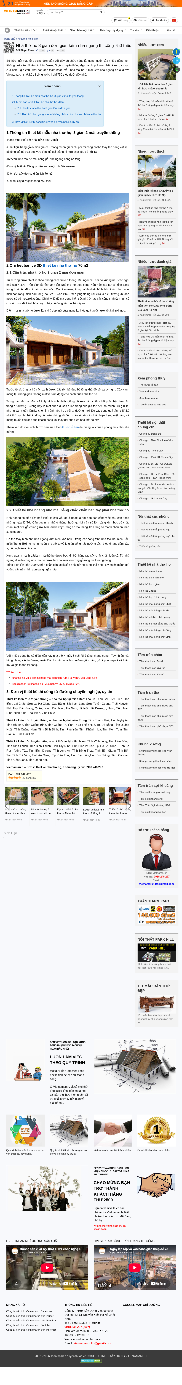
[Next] (129, 806)
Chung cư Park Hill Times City (156, 457)
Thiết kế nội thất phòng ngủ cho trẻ (156, 538)
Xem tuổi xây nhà (149, 391)
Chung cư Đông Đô (150, 433)
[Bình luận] (48, 50)
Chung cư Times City (151, 450)
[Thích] (37, 50)
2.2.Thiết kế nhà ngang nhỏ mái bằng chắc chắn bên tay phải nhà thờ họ (59, 114)
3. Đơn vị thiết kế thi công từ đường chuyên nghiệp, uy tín (45, 121)
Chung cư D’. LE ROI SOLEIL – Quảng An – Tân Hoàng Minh (156, 465)
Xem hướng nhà (148, 398)
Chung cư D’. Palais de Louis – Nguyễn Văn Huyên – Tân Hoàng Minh (156, 488)
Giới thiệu (152, 30)
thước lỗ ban (70, 427)
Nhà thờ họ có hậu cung (153, 597)
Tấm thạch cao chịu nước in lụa (157, 699)
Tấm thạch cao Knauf (151, 674)
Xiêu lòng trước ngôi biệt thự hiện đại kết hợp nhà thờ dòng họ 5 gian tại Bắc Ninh (156, 326)
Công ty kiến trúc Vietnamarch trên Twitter (29, 1315)
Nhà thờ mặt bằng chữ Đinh (155, 636)
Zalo (176, 60)
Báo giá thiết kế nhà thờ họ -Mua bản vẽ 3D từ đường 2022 (46, 683)
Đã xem (142, 20)
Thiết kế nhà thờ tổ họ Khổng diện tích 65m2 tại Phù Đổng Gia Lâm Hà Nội (156, 305)
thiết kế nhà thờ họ (60, 265)
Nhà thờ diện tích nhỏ (151, 577)
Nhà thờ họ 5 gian (149, 584)
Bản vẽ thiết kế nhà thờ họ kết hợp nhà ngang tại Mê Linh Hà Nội (155, 225)
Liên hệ (170, 30)
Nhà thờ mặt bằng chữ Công (155, 630)
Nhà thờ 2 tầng (147, 590)
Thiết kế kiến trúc (25, 30)
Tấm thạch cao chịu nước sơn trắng (155, 717)
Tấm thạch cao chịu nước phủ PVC (155, 707)
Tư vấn (134, 30)
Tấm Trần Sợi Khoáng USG (154, 805)
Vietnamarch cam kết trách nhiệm (113, 1150)
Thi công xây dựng (111, 30)
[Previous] (6, 806)
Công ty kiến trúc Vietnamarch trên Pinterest (31, 1329)
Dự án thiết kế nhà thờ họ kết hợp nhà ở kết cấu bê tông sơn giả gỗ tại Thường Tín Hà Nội (155, 354)
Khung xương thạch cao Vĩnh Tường (155, 752)
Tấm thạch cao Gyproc (152, 667)
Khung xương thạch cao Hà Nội (157, 767)
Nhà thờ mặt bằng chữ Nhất (155, 603)
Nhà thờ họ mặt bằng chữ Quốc (157, 623)
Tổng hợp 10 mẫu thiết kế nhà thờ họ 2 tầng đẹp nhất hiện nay (156, 103)
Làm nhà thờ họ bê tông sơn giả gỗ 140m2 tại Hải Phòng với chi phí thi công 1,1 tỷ (155, 239)
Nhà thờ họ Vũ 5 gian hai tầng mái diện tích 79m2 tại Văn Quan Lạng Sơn (54, 677)
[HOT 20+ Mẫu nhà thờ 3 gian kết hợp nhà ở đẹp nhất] (157, 64)
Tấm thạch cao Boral (151, 661)
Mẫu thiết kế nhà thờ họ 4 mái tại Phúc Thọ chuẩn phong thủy (155, 209)
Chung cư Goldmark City (153, 498)
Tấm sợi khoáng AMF (151, 798)
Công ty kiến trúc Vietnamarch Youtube (28, 1325)
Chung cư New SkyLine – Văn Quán (155, 442)
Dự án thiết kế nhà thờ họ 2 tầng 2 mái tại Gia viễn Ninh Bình (156, 127)
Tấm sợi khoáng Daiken (152, 811)
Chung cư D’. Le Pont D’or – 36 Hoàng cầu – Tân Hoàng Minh (156, 476)
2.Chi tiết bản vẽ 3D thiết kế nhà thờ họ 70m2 (38, 101)
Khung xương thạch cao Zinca (156, 761)
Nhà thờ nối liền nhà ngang (154, 617)
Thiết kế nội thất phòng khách (156, 523)
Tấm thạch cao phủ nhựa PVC (156, 726)
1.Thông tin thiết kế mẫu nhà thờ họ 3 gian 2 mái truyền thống (48, 95)
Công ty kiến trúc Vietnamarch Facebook (29, 1311)
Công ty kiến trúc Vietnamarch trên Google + (31, 1320)
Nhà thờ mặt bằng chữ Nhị (154, 610)
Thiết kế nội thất (53, 30)
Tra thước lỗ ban (148, 384)
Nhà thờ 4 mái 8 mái (150, 571)
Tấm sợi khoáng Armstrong (154, 792)
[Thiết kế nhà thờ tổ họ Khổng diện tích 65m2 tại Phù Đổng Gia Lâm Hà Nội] (157, 281)
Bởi (18, 50)
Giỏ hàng (123, 19)
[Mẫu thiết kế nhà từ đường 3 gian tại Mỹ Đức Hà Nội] (157, 171)
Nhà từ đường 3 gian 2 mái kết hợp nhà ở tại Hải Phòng (156, 117)
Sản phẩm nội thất (81, 30)
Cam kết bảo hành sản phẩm (153, 1150)
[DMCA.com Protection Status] (91, 1361)
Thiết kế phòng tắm (150, 546)
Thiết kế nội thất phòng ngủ (154, 529)
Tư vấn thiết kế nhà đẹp (152, 404)
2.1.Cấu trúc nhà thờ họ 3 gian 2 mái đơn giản (43, 108)
